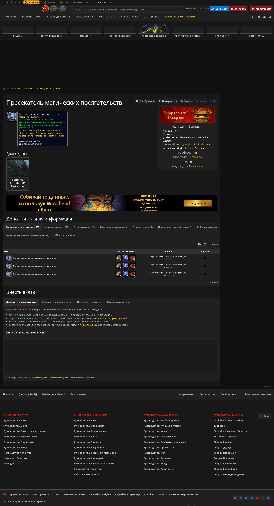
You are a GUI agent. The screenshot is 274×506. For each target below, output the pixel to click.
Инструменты (185, 394)
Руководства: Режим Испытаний (94, 463)
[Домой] (21, 9)
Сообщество (152, 16)
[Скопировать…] (199, 244)
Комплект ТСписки (15, 458)
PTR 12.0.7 (63, 9)
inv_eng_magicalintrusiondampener (193, 144)
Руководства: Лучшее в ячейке (163, 425)
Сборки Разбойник (225, 463)
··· (87, 2)
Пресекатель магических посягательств (34, 258)
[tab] (22, 227)
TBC (66, 2)
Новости (10, 16)
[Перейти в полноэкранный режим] (253, 16)
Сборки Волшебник (225, 468)
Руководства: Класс (16, 420)
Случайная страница (127, 494)
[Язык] (270, 16)
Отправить (196, 156)
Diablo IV (104, 2)
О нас (56, 494)
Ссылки (188, 101)
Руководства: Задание (87, 441)
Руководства (129, 16)
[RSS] (263, 498)
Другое (57, 88)
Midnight (9, 463)
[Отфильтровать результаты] (205, 244)
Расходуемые (43, 88)
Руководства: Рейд (15, 447)
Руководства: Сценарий (88, 458)
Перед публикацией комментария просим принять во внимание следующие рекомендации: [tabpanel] (66, 343)
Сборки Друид (222, 447)
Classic (51, 2)
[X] (240, 498)
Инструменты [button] (107, 16)
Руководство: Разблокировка (161, 420)
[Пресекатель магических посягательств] (9, 258)
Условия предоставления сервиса (24, 501)
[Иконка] (12, 116)
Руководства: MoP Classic (90, 414)
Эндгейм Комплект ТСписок (231, 431)
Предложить (196, 166)
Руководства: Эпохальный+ (20, 436)
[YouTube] (257, 498)
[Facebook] (251, 498)
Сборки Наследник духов (229, 474)
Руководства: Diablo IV (228, 414)
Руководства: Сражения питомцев (95, 452)
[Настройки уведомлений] (259, 16)
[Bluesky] (246, 498)
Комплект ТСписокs (226, 436)
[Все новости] (7, 2)
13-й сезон (220, 425)
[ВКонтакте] (268, 498)
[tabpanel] (111, 263)
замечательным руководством (109, 318)
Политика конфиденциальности (178, 494)
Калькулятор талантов (18, 452)
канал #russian (91, 324)
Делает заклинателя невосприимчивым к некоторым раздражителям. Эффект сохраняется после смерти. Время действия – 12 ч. (42, 123)
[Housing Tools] (28, 394)
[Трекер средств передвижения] (111, 203)
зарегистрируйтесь (60, 377)
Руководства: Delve (15, 425)
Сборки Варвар (223, 441)
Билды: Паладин (224, 458)
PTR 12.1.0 (54, 9)
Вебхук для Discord (59, 16)
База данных (85, 16)
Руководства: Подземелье (90, 431)
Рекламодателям (74, 494)
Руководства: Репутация (89, 447)
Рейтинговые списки (86, 474)
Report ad (267, 386)
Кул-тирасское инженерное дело (167, 256)
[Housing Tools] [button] (31, 16)
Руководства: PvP (154, 452)
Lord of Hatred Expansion (228, 420)
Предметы (28, 88)
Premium (149, 494)
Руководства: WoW (16, 414)
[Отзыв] (264, 16)
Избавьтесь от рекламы (180, 16)
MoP (79, 2)
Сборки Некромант (225, 452)
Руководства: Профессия (19, 441)
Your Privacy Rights (100, 494)
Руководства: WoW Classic (161, 414)
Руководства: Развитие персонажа (25, 431)
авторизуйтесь (41, 377)
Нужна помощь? (19, 494)
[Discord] (235, 498)
